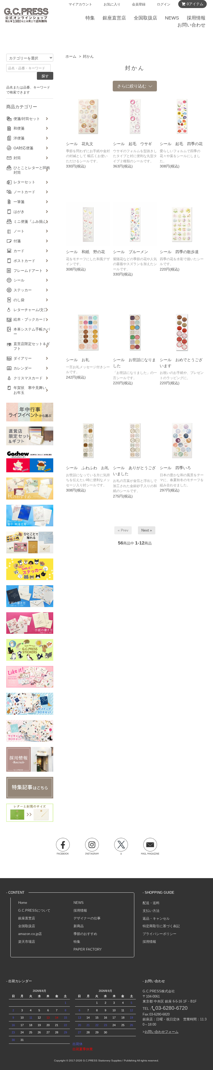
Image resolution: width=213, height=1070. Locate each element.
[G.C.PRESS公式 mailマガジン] (150, 846)
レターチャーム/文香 (30, 310)
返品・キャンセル (156, 918)
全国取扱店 (26, 926)
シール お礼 (77, 360)
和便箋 (19, 128)
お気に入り (112, 4)
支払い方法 (151, 911)
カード (19, 251)
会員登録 (138, 4)
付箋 (17, 241)
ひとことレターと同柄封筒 (32, 170)
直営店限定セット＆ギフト (32, 346)
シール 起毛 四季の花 (181, 144)
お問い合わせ (191, 25)
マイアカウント (80, 4)
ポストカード (24, 261)
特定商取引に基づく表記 (161, 926)
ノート (19, 231)
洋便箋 (19, 138)
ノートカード (24, 192)
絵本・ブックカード (30, 319)
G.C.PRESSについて (34, 910)
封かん (88, 56)
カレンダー (23, 368)
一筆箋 (19, 202)
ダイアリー (23, 358)
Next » (146, 530)
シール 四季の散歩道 (179, 252)
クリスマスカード (28, 378)
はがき (19, 212)
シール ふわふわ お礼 (87, 468)
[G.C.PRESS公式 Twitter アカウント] (121, 846)
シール (19, 280)
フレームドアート (28, 270)
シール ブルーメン (130, 252)
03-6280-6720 (171, 1008)
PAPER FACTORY (88, 949)
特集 (77, 942)
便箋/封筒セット (27, 119)
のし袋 (19, 300)
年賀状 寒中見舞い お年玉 (32, 390)
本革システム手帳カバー (32, 331)
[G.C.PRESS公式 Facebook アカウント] (62, 846)
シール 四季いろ (175, 468)
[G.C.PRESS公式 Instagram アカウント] (92, 846)
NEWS (79, 903)
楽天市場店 (26, 942)
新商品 (79, 926)
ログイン (163, 4)
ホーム (70, 56)
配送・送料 (151, 903)
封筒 (17, 158)
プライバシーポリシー (159, 934)
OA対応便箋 (23, 148)
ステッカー (23, 290)
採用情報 (80, 910)
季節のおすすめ (85, 934)
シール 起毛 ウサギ (132, 144)
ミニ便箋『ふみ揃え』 (32, 221)
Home (22, 903)
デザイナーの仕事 (87, 918)
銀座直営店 (26, 918)
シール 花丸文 (79, 144)
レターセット (24, 182)
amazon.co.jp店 (30, 934)
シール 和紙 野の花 (85, 252)
